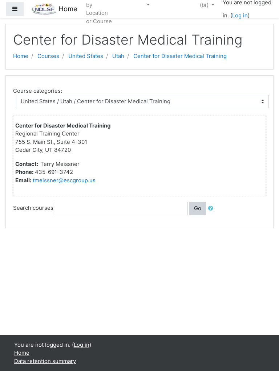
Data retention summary (45, 361)
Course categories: (37, 90)
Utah (118, 56)
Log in (240, 15)
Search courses (33, 207)
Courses (48, 56)
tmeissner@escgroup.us (64, 180)
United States (85, 56)
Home (20, 56)
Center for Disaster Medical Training (180, 56)
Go (197, 208)
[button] (212, 208)
